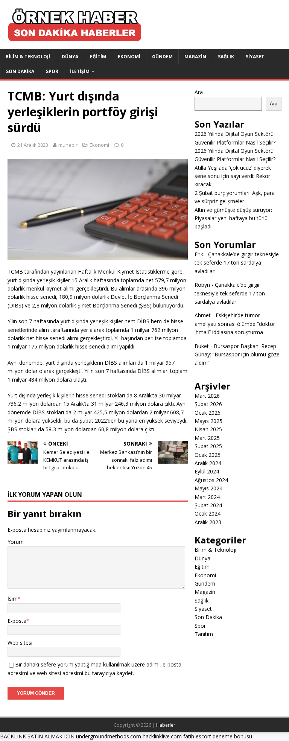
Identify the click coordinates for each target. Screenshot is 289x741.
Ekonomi (129, 56)
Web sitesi (20, 642)
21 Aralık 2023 (32, 145)
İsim (13, 598)
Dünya (70, 56)
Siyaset (255, 56)
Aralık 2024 (208, 463)
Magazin (195, 56)
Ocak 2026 (208, 412)
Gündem (162, 56)
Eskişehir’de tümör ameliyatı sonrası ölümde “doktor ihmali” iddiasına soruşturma (235, 324)
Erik (199, 254)
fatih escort (197, 736)
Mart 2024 (207, 497)
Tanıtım (204, 634)
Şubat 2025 (208, 446)
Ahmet (203, 315)
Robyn (202, 284)
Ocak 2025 (208, 454)
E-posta (17, 620)
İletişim (80, 71)
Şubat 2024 (208, 505)
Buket (202, 346)
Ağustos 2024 (211, 480)
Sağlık (226, 56)
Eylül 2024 (207, 471)
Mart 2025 (207, 437)
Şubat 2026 (208, 404)
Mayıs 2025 (208, 421)
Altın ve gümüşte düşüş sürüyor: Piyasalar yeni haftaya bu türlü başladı (233, 218)
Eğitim (98, 56)
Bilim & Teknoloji (28, 56)
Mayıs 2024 (208, 488)
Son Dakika (20, 71)
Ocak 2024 (208, 513)
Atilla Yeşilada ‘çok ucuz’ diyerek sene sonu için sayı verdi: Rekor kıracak (233, 176)
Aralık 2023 (208, 522)
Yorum (16, 541)
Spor (52, 71)
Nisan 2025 (208, 429)
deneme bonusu (232, 736)
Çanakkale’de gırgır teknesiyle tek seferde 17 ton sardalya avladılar (237, 263)
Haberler (165, 725)
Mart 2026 (207, 395)
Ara (199, 92)
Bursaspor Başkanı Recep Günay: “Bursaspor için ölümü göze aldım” (237, 354)
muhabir (68, 145)
